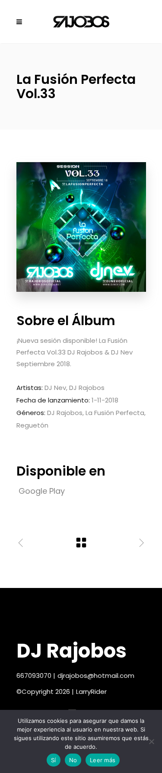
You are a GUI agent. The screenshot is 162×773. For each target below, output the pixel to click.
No (73, 760)
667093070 (33, 675)
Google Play (42, 491)
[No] (151, 741)
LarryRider (91, 691)
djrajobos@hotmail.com (95, 675)
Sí (53, 760)
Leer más (102, 760)
